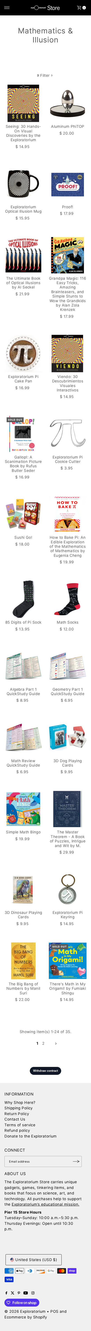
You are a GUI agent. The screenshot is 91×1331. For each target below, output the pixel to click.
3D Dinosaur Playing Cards (23, 914)
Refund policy (17, 1130)
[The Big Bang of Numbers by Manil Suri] (23, 961)
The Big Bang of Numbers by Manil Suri (23, 988)
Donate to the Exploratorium (30, 1136)
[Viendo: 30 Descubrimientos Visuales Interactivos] (68, 353)
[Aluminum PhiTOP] (68, 103)
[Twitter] (12, 1293)
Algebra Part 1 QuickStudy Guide (23, 691)
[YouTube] (25, 1293)
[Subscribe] (76, 1161)
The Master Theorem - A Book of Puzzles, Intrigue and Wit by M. (68, 839)
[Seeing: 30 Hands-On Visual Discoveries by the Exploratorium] (23, 103)
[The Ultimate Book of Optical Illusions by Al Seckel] (23, 255)
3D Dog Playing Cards (67, 763)
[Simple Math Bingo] (23, 809)
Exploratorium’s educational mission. (45, 1204)
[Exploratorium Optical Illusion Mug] (23, 184)
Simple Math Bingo (23, 832)
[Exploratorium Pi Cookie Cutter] (68, 434)
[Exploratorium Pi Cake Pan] (23, 353)
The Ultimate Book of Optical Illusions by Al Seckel (23, 283)
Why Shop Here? (19, 1102)
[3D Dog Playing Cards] (68, 737)
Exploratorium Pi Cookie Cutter (68, 459)
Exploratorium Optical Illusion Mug (23, 209)
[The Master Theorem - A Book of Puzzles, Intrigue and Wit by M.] (68, 809)
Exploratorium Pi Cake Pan (23, 378)
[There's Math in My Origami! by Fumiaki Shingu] (68, 961)
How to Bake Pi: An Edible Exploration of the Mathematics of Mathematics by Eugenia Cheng (67, 546)
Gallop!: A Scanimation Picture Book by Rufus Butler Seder (23, 464)
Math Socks (67, 622)
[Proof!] (68, 184)
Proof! (67, 207)
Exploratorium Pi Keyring (68, 914)
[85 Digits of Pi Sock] (23, 599)
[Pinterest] (19, 1293)
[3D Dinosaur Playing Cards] (23, 889)
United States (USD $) (36, 1260)
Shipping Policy (18, 1108)
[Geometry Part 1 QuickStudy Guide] (68, 666)
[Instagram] (32, 1293)
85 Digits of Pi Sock (23, 622)
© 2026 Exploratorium (25, 1311)
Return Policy (16, 1114)
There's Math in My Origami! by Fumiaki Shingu (67, 988)
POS (54, 1311)
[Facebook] (6, 1293)
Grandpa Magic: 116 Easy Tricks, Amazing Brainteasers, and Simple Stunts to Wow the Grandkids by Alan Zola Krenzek (67, 294)
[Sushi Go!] (23, 514)
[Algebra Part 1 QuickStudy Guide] (23, 666)
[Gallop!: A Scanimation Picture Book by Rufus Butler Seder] (23, 434)
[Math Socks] (68, 599)
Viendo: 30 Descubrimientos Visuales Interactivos (67, 383)
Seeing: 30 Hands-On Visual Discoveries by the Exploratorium (23, 133)
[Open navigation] (7, 7)
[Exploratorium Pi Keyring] (68, 889)
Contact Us (14, 1119)
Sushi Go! (23, 537)
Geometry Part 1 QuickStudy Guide (67, 691)
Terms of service (19, 1125)
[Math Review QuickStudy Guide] (23, 737)
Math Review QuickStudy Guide (23, 763)
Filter (45, 75)
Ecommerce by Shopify (25, 1317)
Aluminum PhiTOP (67, 126)
